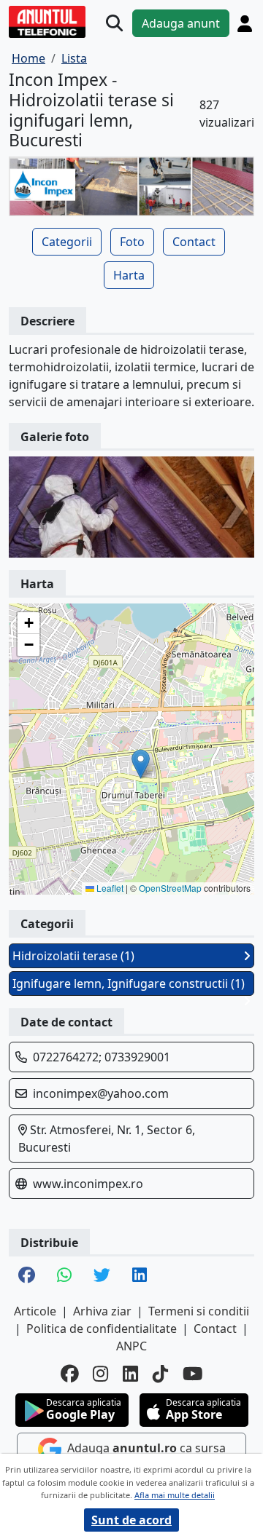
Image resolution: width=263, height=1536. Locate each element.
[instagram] (100, 1374)
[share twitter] (102, 1276)
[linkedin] (130, 1374)
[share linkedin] (139, 1276)
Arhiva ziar (102, 1311)
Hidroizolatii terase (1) (73, 956)
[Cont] (244, 23)
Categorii (67, 242)
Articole (35, 1311)
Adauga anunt (181, 23)
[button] (141, 764)
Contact (194, 242)
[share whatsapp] (64, 1276)
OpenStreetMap (170, 888)
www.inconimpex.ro (88, 1184)
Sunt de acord (131, 1520)
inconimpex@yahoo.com (101, 1093)
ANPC (131, 1346)
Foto (132, 242)
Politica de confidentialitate (101, 1329)
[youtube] (193, 1374)
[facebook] (69, 1374)
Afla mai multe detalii (174, 1494)
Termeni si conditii (198, 1311)
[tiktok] (160, 1374)
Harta (129, 275)
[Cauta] (114, 23)
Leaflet (108, 888)
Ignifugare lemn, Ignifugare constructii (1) (128, 983)
